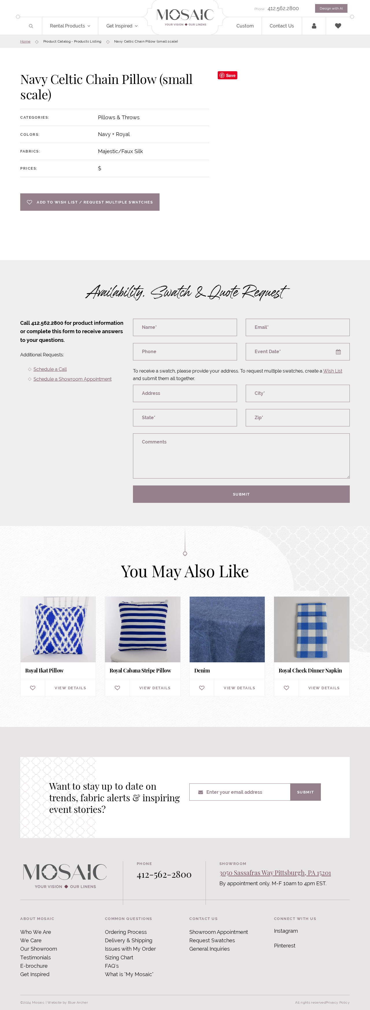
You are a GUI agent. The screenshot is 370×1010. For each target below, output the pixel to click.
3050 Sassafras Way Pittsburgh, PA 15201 (275, 872)
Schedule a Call (50, 369)
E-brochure (34, 966)
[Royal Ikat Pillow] (58, 646)
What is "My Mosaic (128, 974)
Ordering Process (126, 932)
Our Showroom (38, 949)
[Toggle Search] (31, 26)
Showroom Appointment (218, 932)
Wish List (332, 371)
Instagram (286, 931)
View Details (70, 687)
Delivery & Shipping (128, 940)
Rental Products (67, 26)
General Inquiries (209, 949)
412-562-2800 (164, 874)
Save (231, 75)
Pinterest (284, 946)
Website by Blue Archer (67, 1002)
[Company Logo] (185, 17)
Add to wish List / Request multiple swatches (95, 202)
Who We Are (35, 932)
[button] (92, 26)
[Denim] (227, 646)
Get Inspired (119, 26)
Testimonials (35, 957)
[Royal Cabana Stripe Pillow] (142, 646)
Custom (245, 26)
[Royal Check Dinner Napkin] (311, 646)
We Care (31, 940)
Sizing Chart (119, 957)
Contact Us (282, 26)
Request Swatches (212, 940)
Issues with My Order (130, 949)
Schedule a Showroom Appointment (73, 379)
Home (25, 41)
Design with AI (331, 8)
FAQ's (112, 966)
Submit (241, 494)
